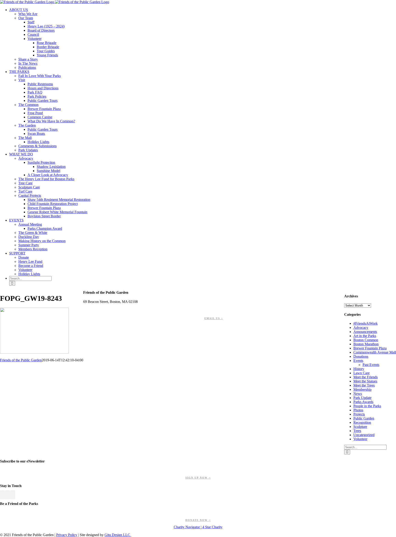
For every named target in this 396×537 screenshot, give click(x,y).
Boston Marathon (366, 344)
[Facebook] (2, 494)
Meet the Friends (365, 377)
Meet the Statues (365, 381)
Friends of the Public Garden (21, 360)
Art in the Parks (364, 336)
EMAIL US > (213, 318)
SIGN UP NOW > (198, 477)
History (358, 369)
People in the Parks (367, 406)
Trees (357, 431)
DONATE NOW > (198, 520)
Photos (358, 410)
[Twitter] (7, 494)
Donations (360, 356)
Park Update (362, 398)
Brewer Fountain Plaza (370, 348)
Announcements (365, 332)
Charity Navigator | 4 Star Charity (198, 527)
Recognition (362, 422)
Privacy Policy (66, 535)
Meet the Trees (364, 385)
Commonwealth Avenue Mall (374, 352)
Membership (362, 389)
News (357, 394)
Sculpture (360, 427)
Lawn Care (361, 373)
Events (358, 361)
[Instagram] (12, 494)
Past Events (371, 365)
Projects (359, 414)
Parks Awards (363, 402)
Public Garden (363, 418)
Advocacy (360, 327)
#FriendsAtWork (365, 323)
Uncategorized (363, 435)
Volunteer (360, 439)
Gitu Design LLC (117, 535)
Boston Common (365, 340)
